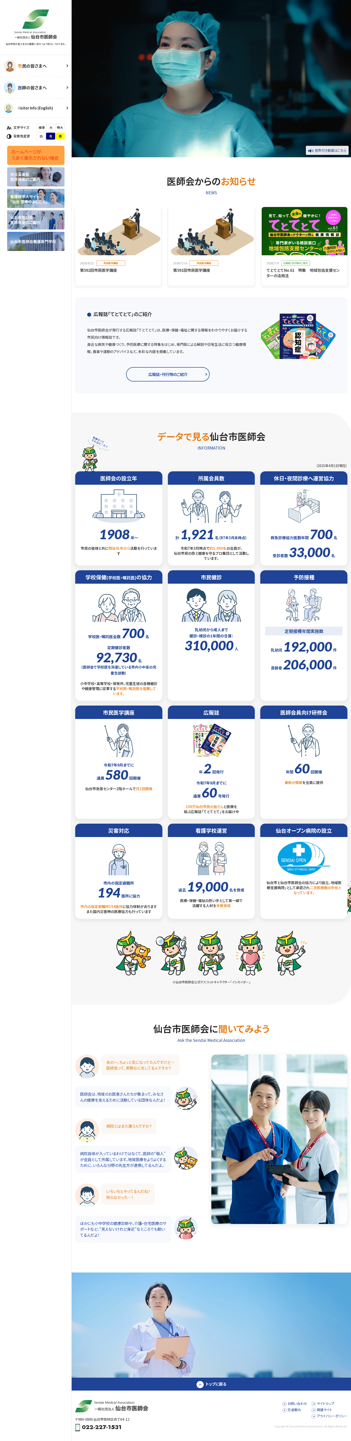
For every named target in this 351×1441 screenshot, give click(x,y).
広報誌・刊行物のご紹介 (168, 374)
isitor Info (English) (35, 107)
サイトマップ (325, 1403)
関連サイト (324, 1409)
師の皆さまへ (32, 87)
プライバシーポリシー (332, 1416)
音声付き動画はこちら (330, 150)
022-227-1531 (102, 1427)
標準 (42, 127)
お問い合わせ (297, 1403)
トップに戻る (216, 1384)
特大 (60, 127)
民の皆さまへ (32, 66)
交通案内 (294, 1409)
